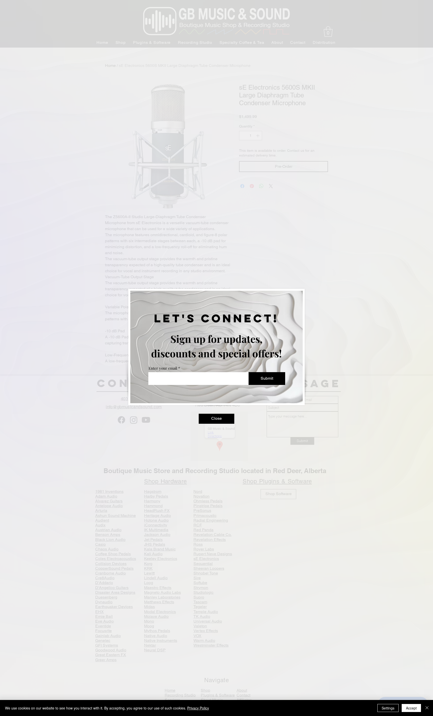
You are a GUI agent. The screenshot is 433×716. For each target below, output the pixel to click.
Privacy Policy (198, 707)
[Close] (427, 708)
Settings (388, 707)
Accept (411, 707)
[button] (216, 419)
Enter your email (163, 368)
